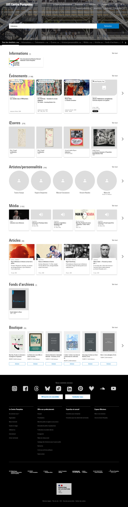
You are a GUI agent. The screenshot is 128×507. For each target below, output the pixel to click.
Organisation (12, 418)
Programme (79, 4)
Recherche (40, 446)
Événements (41, 42)
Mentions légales (47, 501)
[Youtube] (113, 389)
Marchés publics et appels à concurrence (48, 422)
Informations (27, 42)
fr (121, 4)
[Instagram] (14, 389)
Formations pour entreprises (73, 414)
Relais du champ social (43, 438)
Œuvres (54, 42)
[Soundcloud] (102, 389)
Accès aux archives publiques (45, 450)
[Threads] (36, 389)
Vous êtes (118, 8)
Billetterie (98, 8)
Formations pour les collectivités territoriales (77, 418)
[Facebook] (25, 389)
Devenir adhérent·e (84, 8)
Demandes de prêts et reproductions (47, 426)
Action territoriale (13, 438)
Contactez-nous (77, 397)
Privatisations (41, 418)
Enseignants (41, 434)
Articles (99, 42)
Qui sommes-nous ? (14, 414)
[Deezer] (91, 389)
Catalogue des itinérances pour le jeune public (49, 442)
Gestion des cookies (81, 501)
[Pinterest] (80, 389)
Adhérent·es (12, 430)
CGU (61, 501)
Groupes (40, 414)
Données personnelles (69, 501)
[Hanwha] (114, 473)
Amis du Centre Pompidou (101, 418)
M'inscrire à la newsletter (50, 397)
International (12, 434)
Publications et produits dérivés (45, 430)
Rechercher (108, 26)
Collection (92, 4)
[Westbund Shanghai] (99, 473)
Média (88, 42)
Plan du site (55, 501)
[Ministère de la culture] (64, 489)
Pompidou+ (106, 4)
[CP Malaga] (64, 473)
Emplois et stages (13, 426)
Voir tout (115, 53)
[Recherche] (116, 5)
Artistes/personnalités (71, 42)
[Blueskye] (47, 389)
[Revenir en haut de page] (123, 502)
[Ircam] (34, 473)
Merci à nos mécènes (99, 414)
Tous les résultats (10, 42)
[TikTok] (58, 389)
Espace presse (41, 454)
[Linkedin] (69, 389)
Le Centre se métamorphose (63, 4)
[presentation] (122, 93)
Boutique (109, 8)
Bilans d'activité (13, 422)
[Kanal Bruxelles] (81, 473)
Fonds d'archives (112, 42)
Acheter (17, 364)
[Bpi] (17, 473)
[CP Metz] (50, 473)
